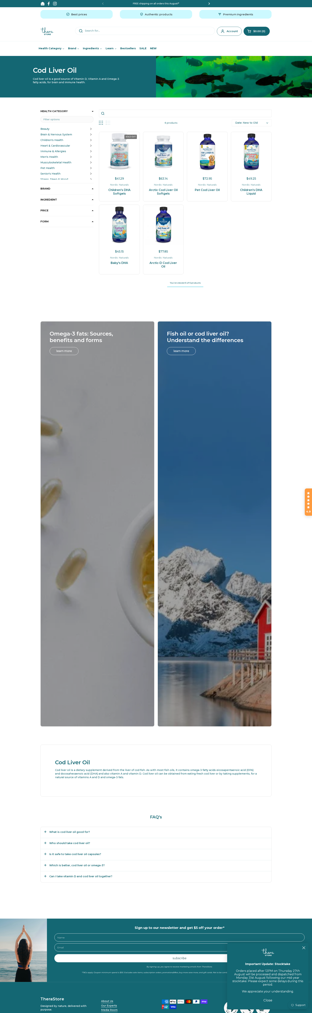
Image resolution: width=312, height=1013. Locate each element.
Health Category (54, 111)
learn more (64, 351)
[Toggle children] (91, 129)
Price (44, 210)
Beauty (44, 129)
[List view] (108, 123)
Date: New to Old (246, 122)
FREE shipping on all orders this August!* (156, 3)
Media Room (109, 1010)
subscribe (180, 958)
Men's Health (49, 156)
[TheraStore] (46, 31)
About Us (107, 1001)
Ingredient (48, 199)
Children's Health (51, 140)
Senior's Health (50, 173)
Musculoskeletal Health (55, 162)
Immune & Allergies (53, 151)
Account (232, 31)
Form (44, 221)
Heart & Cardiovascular (55, 145)
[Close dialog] (304, 948)
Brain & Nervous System (56, 134)
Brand (45, 188)
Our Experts (109, 1005)
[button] (257, 31)
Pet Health (47, 168)
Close (267, 1000)
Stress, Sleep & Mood (54, 179)
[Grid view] (101, 123)
